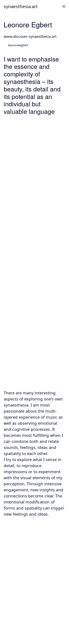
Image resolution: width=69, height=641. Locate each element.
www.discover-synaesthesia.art (30, 36)
